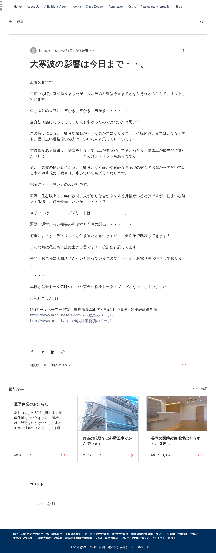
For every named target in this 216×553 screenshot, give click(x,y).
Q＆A (100, 538)
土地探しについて (190, 534)
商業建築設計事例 (142, 534)
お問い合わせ (140, 538)
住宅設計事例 (120, 534)
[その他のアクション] (183, 50)
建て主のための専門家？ (28, 534)
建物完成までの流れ (50, 538)
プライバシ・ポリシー (165, 538)
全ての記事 (16, 22)
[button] (202, 21)
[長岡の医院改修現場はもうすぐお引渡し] (176, 413)
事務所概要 (112, 538)
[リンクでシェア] (63, 352)
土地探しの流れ (22, 538)
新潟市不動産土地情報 (79, 538)
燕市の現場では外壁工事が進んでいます (107, 441)
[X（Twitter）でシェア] (42, 352)
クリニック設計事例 (96, 534)
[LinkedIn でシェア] (53, 352)
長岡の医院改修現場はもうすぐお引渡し (175, 441)
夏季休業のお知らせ (31, 404)
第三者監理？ (54, 534)
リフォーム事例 (165, 534)
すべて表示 (199, 389)
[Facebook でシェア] (32, 352)
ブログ (125, 538)
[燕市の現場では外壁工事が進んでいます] (108, 413)
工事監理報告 (73, 534)
